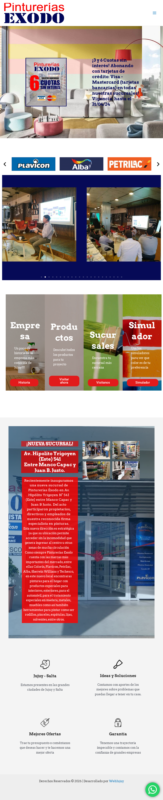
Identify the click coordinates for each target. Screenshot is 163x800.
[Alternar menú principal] (154, 13)
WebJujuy (116, 781)
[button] (4, 164)
